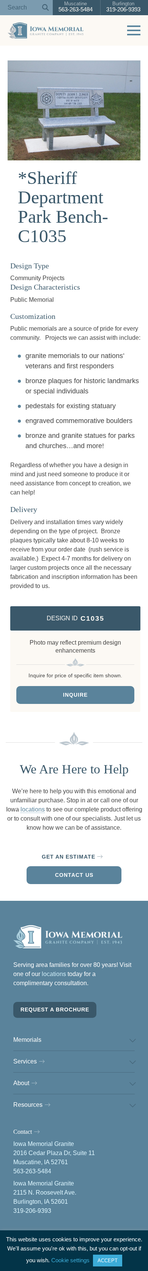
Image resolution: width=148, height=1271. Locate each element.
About (21, 1083)
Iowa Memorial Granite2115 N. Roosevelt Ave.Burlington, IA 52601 (44, 1192)
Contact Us (74, 875)
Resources (28, 1104)
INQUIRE (75, 695)
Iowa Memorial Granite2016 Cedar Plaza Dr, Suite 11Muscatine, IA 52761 (54, 1153)
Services (25, 1061)
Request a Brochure (54, 1009)
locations (32, 809)
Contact (22, 1131)
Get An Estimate (68, 857)
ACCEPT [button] (108, 1260)
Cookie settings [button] (70, 1260)
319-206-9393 (123, 7)
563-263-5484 (75, 7)
